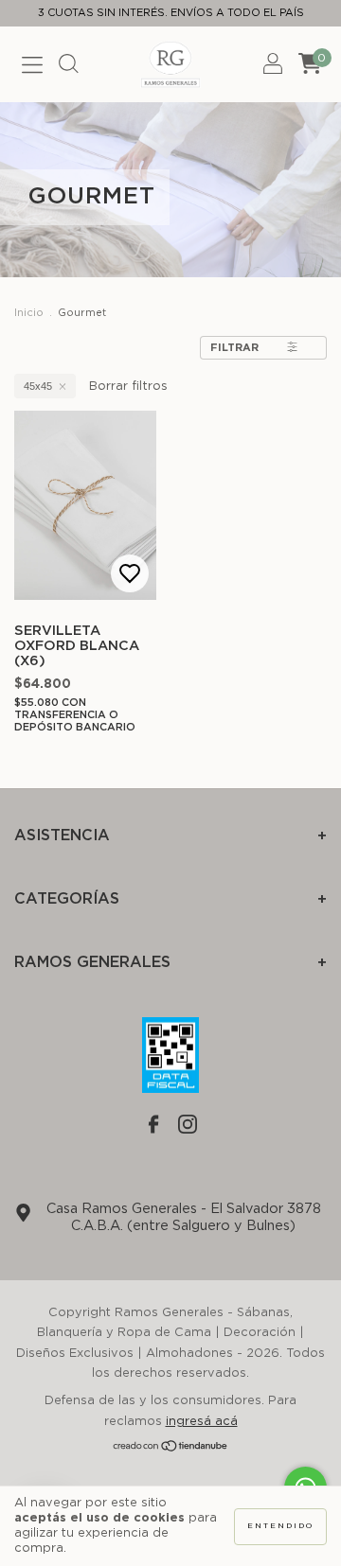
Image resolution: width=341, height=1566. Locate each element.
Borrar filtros (128, 386)
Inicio (29, 313)
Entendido (280, 1526)
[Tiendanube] (171, 1449)
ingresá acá (202, 1422)
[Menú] (32, 68)
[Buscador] (68, 68)
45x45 (38, 386)
